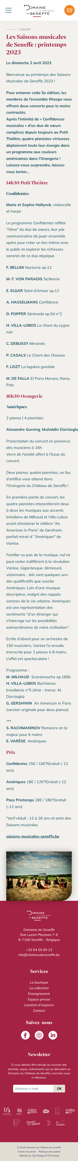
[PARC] (16, 1123)
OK (59, 1088)
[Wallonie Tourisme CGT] (70, 1111)
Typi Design (38, 1155)
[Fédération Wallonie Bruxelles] (7, 1111)
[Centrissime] (33, 1123)
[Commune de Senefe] (60, 1123)
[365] (46, 1111)
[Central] (48, 1123)
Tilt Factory (53, 1155)
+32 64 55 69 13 (39, 950)
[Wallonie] (19, 1111)
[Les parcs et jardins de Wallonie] (57, 1111)
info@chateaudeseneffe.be (39, 955)
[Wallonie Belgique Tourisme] (32, 1111)
